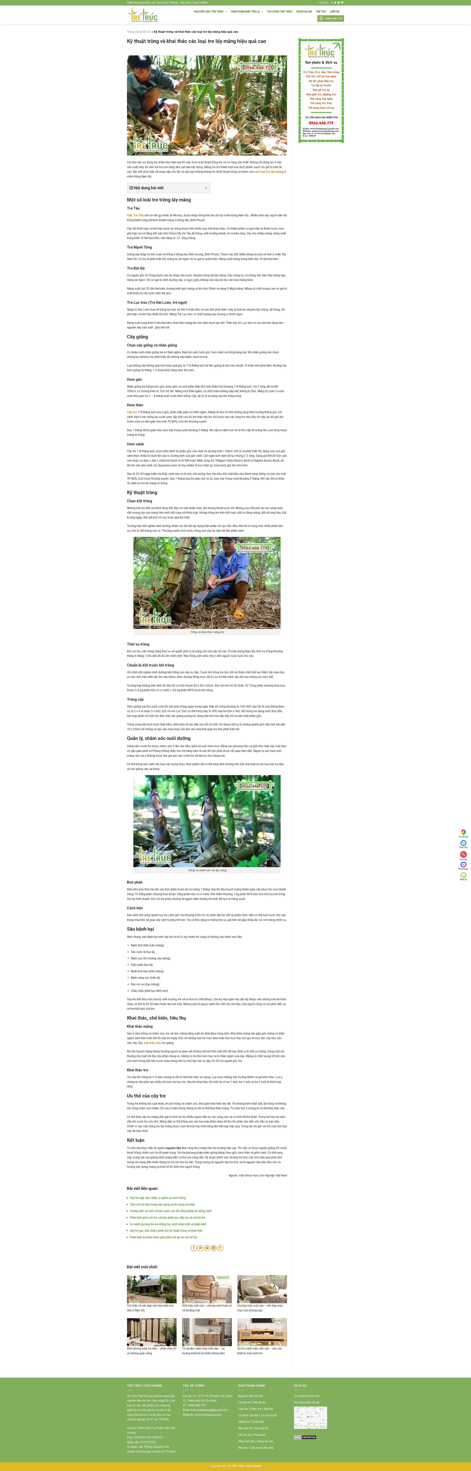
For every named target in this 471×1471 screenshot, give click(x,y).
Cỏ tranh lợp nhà (248, 1415)
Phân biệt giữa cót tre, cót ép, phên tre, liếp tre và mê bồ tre (167, 1217)
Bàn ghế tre (245, 1428)
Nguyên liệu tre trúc (250, 1396)
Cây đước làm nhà (262, 1447)
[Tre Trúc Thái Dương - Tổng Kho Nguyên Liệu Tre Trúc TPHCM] (142, 15)
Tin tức (146, 32)
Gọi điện (463, 859)
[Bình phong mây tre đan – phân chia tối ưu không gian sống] (152, 1332)
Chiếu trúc (258, 1422)
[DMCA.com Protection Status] (305, 1437)
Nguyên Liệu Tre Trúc (209, 11)
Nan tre (242, 1447)
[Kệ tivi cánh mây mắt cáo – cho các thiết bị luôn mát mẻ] (262, 1332)
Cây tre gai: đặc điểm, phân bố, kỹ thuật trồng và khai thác (166, 1230)
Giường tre (261, 1428)
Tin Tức (321, 11)
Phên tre (255, 1409)
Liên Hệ (334, 11)
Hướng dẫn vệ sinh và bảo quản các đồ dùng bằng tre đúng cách (171, 1211)
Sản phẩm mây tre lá (245, 11)
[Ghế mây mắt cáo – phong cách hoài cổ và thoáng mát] (207, 1289)
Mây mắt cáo (246, 1441)
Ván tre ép (244, 1435)
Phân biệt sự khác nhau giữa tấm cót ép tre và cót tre (163, 1237)
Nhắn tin (463, 880)
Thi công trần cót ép (306, 1402)
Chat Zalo (463, 847)
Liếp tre (243, 1409)
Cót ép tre (244, 1402)
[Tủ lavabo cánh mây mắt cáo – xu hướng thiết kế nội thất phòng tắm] (207, 1332)
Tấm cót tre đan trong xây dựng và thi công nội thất (162, 1204)
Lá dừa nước (269, 1415)
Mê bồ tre (259, 1402)
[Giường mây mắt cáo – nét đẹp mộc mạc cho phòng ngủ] (262, 1289)
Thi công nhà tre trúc (307, 1396)
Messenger (463, 869)
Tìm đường (463, 837)
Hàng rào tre (265, 1441)
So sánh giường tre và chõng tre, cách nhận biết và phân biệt (168, 1224)
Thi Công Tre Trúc (280, 11)
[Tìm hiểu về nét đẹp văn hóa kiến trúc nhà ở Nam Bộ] (152, 1289)
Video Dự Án (304, 11)
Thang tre (260, 1435)
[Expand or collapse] (206, 188)
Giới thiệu (324, 2)
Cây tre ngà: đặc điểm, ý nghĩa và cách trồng (157, 1198)
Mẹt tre (268, 1409)
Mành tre (243, 1422)
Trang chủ (133, 32)
